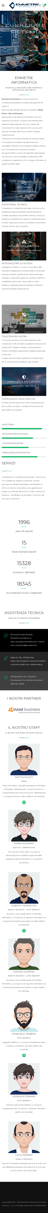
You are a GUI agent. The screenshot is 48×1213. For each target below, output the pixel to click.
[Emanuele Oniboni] (24, 1055)
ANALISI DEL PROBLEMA (22, 658)
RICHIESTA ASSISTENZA (21, 635)
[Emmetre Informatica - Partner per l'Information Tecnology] (24, 5)
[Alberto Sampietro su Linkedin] (24, 931)
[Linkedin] (24, 802)
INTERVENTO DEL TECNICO (23, 677)
